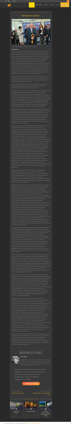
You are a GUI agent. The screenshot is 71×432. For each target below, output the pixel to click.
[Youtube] (6, 1)
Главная (32, 5)
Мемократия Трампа (31, 411)
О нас (57, 4)
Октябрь (37, 11)
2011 (33, 11)
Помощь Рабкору (65, 4)
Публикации (39, 4)
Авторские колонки (26, 11)
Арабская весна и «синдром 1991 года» (41, 393)
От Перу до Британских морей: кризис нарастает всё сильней (45, 413)
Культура (46, 4)
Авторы (52, 4)
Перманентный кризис (18, 393)
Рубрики (19, 11)
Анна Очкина (23, 356)
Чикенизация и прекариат (16, 412)
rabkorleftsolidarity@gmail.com (33, 423)
